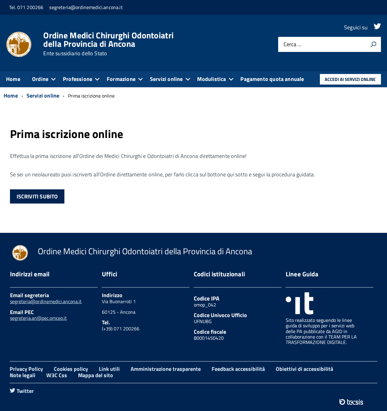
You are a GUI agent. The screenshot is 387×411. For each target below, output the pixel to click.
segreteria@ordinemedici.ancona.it (46, 301)
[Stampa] (373, 44)
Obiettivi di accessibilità (304, 369)
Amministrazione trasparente (166, 369)
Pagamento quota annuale (272, 79)
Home (13, 79)
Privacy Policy (26, 369)
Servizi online (166, 79)
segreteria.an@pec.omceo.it (38, 318)
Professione (77, 79)
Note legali (22, 375)
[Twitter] (377, 27)
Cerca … (292, 44)
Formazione (121, 79)
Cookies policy (71, 369)
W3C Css (56, 375)
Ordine (40, 79)
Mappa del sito (95, 375)
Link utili (109, 369)
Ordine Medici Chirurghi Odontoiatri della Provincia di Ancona (108, 43)
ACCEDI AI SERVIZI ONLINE (350, 79)
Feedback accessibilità (238, 369)
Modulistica (211, 79)
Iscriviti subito (37, 196)
